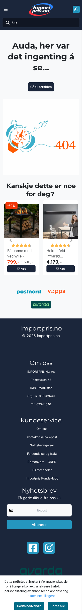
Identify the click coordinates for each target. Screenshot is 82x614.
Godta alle (58, 606)
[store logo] (41, 9)
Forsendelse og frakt (42, 453)
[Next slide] (71, 240)
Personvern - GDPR (42, 462)
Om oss (41, 429)
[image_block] (41, 137)
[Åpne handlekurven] (76, 9)
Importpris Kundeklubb (42, 478)
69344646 (43, 404)
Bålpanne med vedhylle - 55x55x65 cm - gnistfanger (20, 253)
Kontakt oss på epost (42, 437)
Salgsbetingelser (42, 445)
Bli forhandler (42, 470)
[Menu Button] (5, 9)
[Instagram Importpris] (49, 548)
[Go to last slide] (11, 240)
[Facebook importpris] (33, 548)
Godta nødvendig (29, 606)
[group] (21, 240)
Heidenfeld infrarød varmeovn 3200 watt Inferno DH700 (60, 253)
